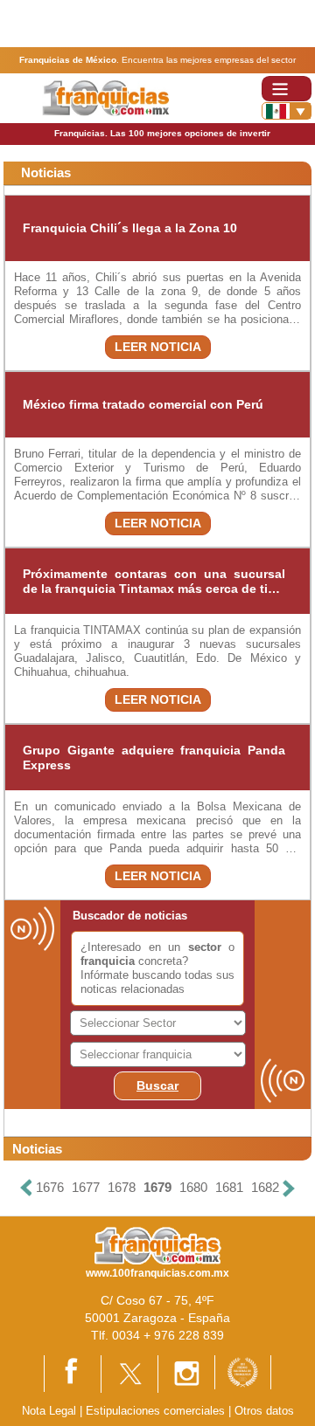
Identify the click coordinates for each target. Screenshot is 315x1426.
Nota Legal (49, 1410)
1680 (193, 1187)
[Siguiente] (289, 1188)
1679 (158, 1187)
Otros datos (264, 1410)
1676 (50, 1187)
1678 (122, 1187)
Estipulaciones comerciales (157, 1410)
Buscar (157, 1085)
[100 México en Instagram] (186, 1373)
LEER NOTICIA (158, 347)
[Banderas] (287, 111)
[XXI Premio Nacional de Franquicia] (242, 1371)
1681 (229, 1187)
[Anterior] (26, 1188)
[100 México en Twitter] (129, 1373)
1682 (265, 1187)
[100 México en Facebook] (72, 1372)
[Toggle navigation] (287, 88)
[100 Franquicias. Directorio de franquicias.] (105, 97)
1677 (86, 1187)
